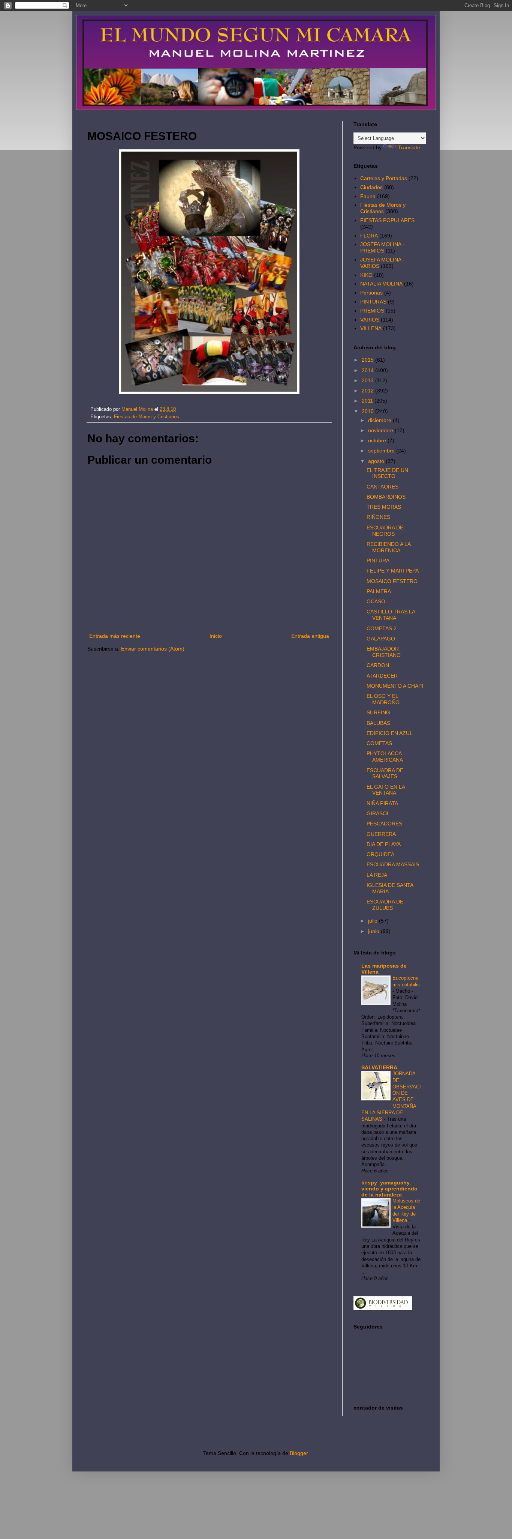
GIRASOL (378, 813)
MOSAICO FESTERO (392, 581)
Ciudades (371, 187)
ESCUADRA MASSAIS (393, 864)
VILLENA (371, 328)
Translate (409, 147)
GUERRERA (381, 834)
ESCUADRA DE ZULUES (385, 905)
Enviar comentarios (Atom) (152, 649)
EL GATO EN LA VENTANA (386, 790)
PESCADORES (384, 824)
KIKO (366, 275)
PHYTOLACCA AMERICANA (385, 756)
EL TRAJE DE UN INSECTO (387, 473)
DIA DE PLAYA (384, 844)
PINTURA (378, 561)
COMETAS (379, 743)
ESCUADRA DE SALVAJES (385, 773)
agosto (377, 461)
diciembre (380, 420)
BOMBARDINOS (386, 497)
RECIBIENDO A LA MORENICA (388, 547)
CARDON (378, 665)
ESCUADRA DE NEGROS (385, 531)
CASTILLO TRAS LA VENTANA (391, 615)
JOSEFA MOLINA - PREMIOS (382, 247)
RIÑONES (378, 517)
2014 (368, 370)
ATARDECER (382, 676)
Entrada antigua (310, 636)
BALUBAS (378, 723)
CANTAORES (382, 487)
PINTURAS (373, 302)
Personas (371, 293)
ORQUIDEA (380, 854)
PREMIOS (372, 311)
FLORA (369, 236)
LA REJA (377, 875)
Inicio (216, 636)
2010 (368, 411)
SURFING (378, 712)
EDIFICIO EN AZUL (390, 733)
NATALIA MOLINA (381, 284)
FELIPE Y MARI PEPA (393, 571)
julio (373, 921)
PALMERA (379, 591)
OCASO (376, 601)
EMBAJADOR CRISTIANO (384, 652)
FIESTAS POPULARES (387, 220)
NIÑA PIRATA (382, 803)
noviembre (381, 430)
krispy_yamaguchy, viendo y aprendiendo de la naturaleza (389, 1189)
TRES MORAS (384, 507)
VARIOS (369, 320)
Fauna (368, 196)
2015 (368, 360)
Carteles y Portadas (383, 178)
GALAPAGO (381, 639)
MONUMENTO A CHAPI (395, 686)
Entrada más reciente (114, 636)
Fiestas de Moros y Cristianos (146, 416)
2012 (368, 391)
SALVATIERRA (379, 1067)
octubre (378, 440)
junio (374, 931)
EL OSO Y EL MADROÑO (383, 699)
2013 (368, 380)
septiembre (382, 451)
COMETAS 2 (382, 628)
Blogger (299, 1453)
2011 (368, 401)
